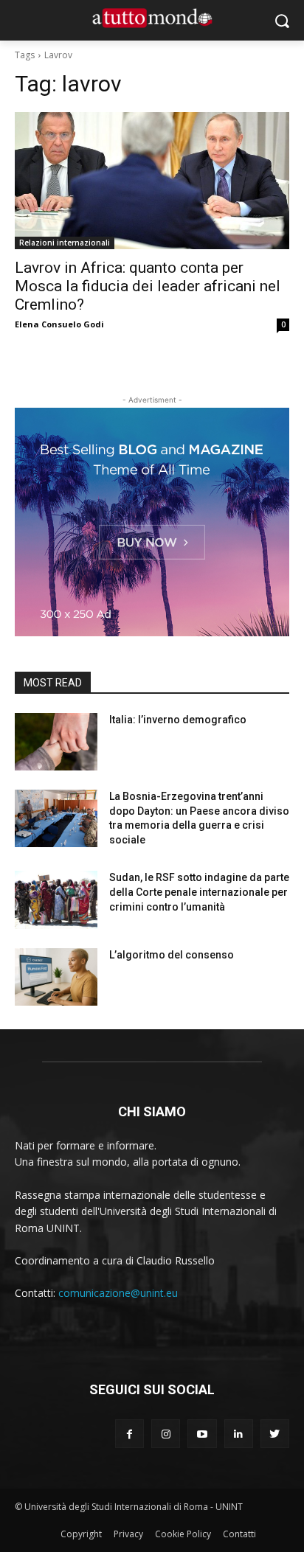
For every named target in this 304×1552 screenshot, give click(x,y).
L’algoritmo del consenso (171, 955)
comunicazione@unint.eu (118, 1293)
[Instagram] (165, 1433)
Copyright (81, 1534)
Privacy (128, 1534)
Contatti (239, 1534)
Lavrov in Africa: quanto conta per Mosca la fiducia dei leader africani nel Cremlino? (147, 286)
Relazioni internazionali (64, 242)
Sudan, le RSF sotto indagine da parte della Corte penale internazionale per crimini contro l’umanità (199, 891)
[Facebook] (129, 1433)
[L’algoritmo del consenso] (56, 977)
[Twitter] (274, 1433)
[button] (282, 20)
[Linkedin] (238, 1433)
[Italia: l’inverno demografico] (56, 741)
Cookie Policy (183, 1534)
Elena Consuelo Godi (59, 324)
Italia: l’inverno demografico (177, 719)
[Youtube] (201, 1433)
